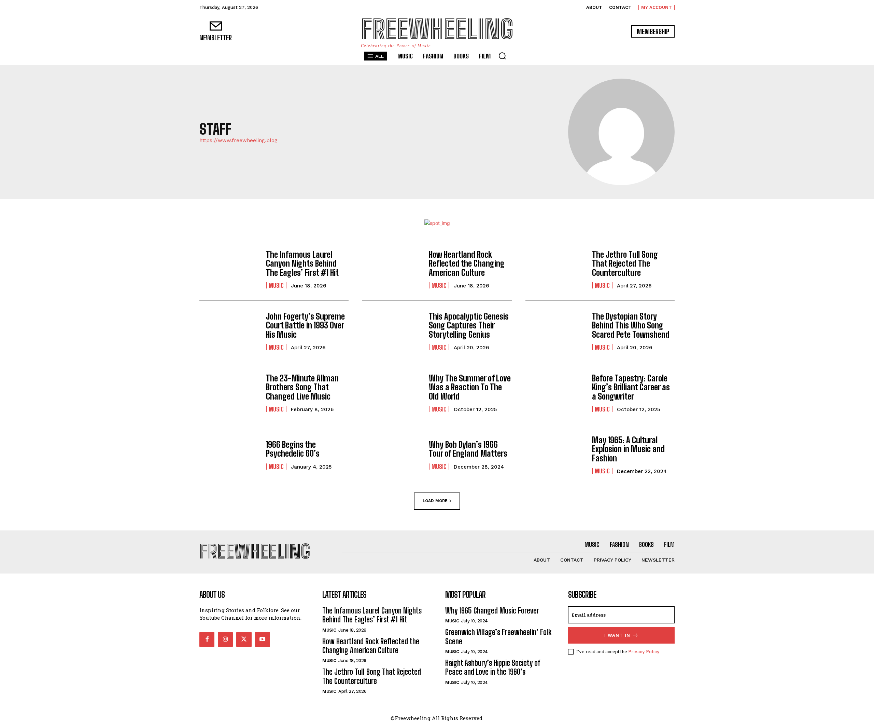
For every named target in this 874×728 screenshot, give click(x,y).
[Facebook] (206, 639)
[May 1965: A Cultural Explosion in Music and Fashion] (555, 455)
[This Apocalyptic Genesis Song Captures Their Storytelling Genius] (392, 331)
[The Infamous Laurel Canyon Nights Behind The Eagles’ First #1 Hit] (229, 269)
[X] (243, 639)
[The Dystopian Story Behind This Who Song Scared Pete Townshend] (555, 331)
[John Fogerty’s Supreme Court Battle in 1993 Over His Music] (229, 331)
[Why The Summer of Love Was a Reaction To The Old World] (392, 393)
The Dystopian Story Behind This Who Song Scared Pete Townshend (630, 325)
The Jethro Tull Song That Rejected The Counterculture (625, 264)
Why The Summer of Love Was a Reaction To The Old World (470, 387)
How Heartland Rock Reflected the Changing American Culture (467, 264)
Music (276, 285)
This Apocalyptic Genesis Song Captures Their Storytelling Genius (469, 325)
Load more (435, 500)
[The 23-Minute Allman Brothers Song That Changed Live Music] (229, 393)
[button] (502, 56)
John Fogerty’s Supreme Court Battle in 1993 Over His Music (305, 325)
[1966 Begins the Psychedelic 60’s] (229, 455)
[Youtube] (262, 639)
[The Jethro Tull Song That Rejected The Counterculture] (555, 269)
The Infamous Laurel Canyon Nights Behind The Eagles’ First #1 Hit (302, 264)
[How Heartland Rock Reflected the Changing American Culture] (392, 269)
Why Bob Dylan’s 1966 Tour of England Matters (468, 449)
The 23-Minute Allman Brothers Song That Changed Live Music (302, 387)
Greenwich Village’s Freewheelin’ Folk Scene (498, 637)
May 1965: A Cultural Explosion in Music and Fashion (628, 449)
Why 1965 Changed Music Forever (492, 610)
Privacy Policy (643, 651)
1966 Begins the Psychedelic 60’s (293, 449)
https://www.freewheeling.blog (238, 140)
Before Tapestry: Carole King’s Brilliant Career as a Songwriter (631, 387)
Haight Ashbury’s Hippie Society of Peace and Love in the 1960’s (492, 667)
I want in (617, 635)
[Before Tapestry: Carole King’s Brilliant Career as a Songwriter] (555, 393)
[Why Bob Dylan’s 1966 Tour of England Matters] (392, 455)
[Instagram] (225, 639)
